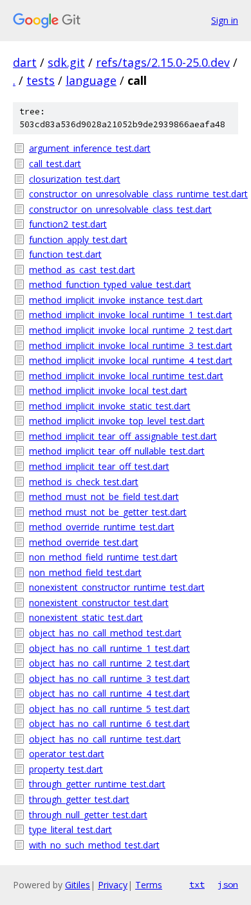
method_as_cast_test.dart (82, 270)
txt (197, 884)
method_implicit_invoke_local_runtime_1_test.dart (130, 315)
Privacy (112, 885)
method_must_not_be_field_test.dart (104, 496)
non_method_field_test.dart (85, 572)
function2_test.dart (68, 224)
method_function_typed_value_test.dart (110, 284)
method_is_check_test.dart (83, 482)
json (228, 884)
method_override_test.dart (83, 542)
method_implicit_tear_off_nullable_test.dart (117, 451)
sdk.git (66, 62)
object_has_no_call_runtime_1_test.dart (109, 648)
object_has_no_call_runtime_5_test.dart (109, 709)
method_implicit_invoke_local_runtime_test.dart (126, 376)
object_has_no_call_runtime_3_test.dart (109, 678)
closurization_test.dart (74, 179)
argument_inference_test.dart (90, 148)
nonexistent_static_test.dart (86, 617)
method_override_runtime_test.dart (101, 527)
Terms (148, 885)
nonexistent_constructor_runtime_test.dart (117, 587)
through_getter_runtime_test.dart (97, 784)
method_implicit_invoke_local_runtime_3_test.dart (130, 345)
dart (25, 62)
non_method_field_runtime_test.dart (103, 557)
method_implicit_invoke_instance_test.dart (116, 300)
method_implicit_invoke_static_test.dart (110, 406)
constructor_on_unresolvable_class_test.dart (120, 209)
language (91, 80)
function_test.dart (65, 254)
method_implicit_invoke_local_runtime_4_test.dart (130, 360)
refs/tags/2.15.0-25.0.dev (163, 62)
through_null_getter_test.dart (88, 815)
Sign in (224, 20)
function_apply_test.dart (78, 239)
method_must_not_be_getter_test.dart (108, 512)
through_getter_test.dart (79, 799)
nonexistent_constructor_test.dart (99, 602)
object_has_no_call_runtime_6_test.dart (109, 723)
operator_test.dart (66, 754)
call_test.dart (55, 163)
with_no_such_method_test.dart (94, 845)
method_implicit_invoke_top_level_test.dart (117, 421)
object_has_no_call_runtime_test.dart (105, 739)
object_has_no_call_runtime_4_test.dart (109, 693)
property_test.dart (66, 769)
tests (40, 80)
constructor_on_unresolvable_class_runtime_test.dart (133, 194)
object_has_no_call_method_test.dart (105, 633)
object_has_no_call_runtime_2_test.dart (109, 663)
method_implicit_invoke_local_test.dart (108, 390)
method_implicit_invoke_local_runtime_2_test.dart (130, 330)
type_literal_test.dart (70, 829)
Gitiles (77, 885)
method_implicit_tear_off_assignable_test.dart (123, 436)
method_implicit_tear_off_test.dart (99, 466)
